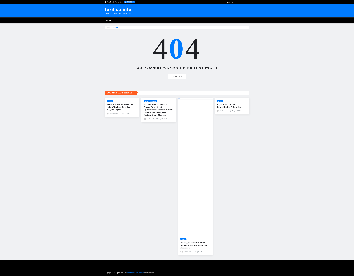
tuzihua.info (118, 9)
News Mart (140, 273)
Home (109, 20)
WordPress (131, 273)
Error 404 (115, 28)
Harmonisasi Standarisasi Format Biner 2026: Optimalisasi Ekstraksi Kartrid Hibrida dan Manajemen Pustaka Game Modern (159, 109)
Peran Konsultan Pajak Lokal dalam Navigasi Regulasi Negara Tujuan (121, 107)
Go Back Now (177, 76)
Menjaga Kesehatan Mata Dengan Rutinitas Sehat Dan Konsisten (193, 245)
